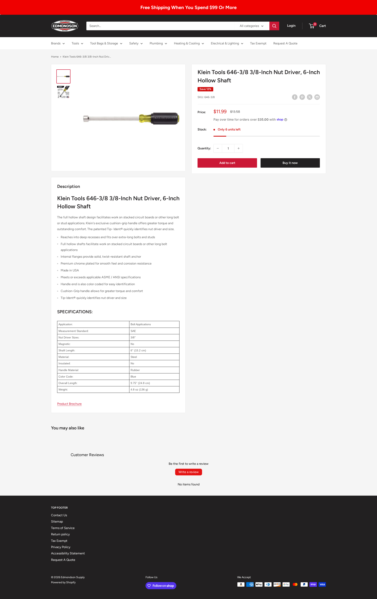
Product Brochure (69, 404)
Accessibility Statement (68, 553)
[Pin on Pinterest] (302, 97)
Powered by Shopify (63, 582)
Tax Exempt (258, 43)
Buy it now (290, 163)
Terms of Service (63, 528)
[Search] (274, 26)
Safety (133, 43)
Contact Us (59, 515)
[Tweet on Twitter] (309, 97)
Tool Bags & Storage (104, 43)
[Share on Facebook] (294, 97)
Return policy (60, 534)
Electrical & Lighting (225, 43)
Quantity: (204, 148)
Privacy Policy (60, 547)
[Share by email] (317, 97)
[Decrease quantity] (218, 148)
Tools (75, 43)
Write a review (188, 472)
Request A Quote (285, 43)
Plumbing (156, 43)
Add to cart (227, 163)
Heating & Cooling (187, 43)
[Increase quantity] (238, 148)
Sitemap (57, 521)
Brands (55, 43)
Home (55, 56)
